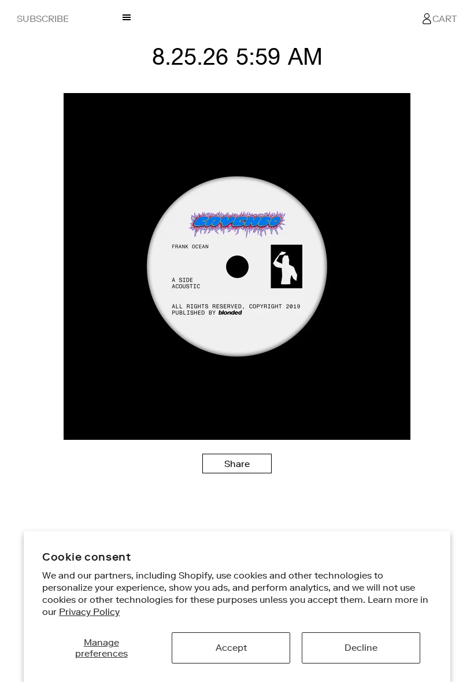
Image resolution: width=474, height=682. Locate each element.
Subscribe (43, 18)
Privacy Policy (89, 611)
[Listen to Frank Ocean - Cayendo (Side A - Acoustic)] (237, 437)
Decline (361, 647)
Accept (231, 647)
